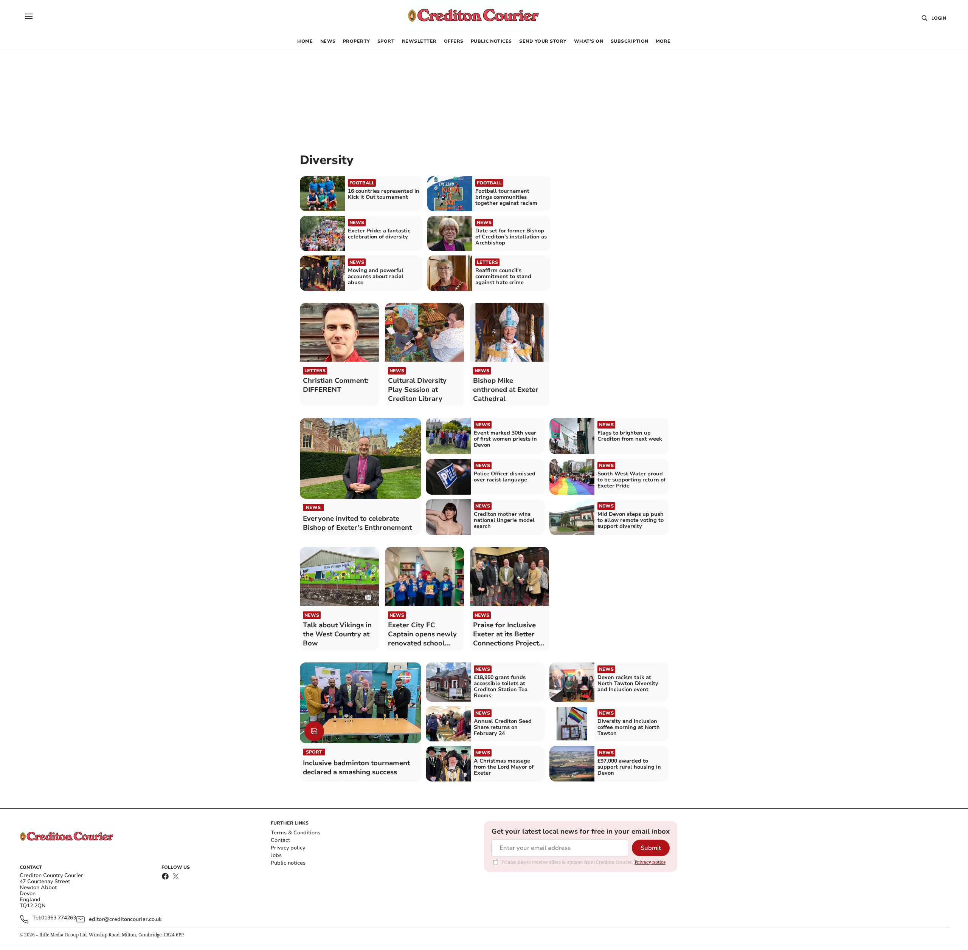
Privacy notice (650, 862)
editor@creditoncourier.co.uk (125, 919)
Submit (651, 848)
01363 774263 (58, 918)
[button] (29, 16)
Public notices (288, 862)
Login (938, 18)
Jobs (276, 855)
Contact (280, 840)
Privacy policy (288, 847)
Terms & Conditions (295, 832)
